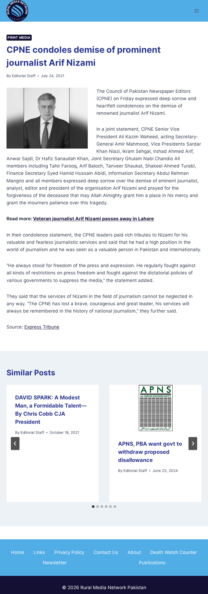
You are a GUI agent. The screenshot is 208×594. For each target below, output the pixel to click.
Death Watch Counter (173, 552)
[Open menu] (196, 10)
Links (39, 552)
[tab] (93, 506)
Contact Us (106, 552)
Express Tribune (41, 327)
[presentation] (155, 408)
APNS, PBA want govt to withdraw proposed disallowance (150, 452)
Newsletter (55, 562)
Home (17, 552)
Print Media (19, 37)
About (134, 552)
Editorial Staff (23, 76)
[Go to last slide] (15, 443)
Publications (152, 562)
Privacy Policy (69, 552)
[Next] (192, 443)
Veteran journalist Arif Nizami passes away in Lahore (93, 218)
